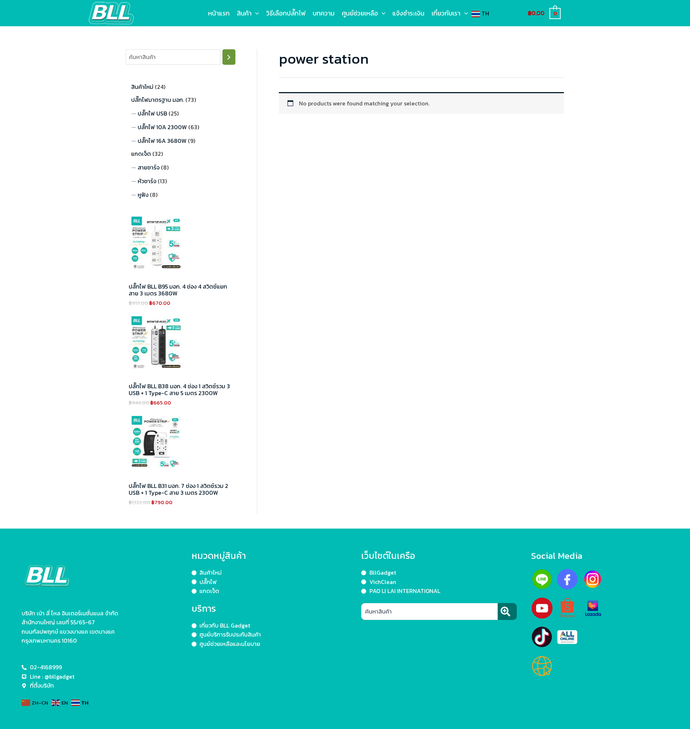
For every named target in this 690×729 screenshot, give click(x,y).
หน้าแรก (219, 13)
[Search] (228, 57)
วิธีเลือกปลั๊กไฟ (285, 13)
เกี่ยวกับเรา (446, 13)
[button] (255, 13)
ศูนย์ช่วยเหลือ (360, 13)
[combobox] (429, 611)
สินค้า (244, 13)
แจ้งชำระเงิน (408, 13)
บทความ (324, 13)
